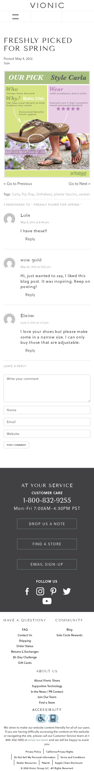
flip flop (28, 194)
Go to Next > (79, 183)
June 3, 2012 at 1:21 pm (34, 323)
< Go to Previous (18, 183)
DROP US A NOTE (47, 523)
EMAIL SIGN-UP (47, 564)
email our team (38, 740)
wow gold (31, 260)
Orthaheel (44, 194)
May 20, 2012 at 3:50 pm (35, 267)
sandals (84, 194)
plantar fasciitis (65, 194)
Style (7, 63)
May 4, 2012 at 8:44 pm (34, 222)
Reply (29, 238)
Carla (16, 194)
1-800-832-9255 (47, 500)
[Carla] (47, 124)
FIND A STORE (47, 543)
